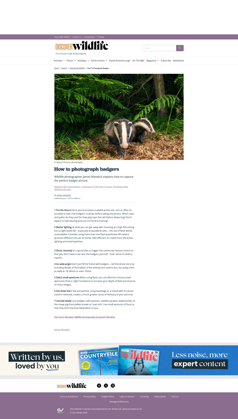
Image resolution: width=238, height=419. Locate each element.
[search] (180, 48)
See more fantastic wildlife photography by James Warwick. (84, 317)
